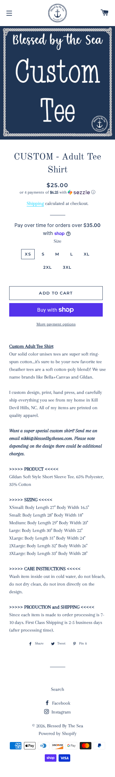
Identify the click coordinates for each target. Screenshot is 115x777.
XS (28, 254)
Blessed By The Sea (65, 726)
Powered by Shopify (58, 733)
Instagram (60, 712)
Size (57, 241)
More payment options (56, 324)
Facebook (60, 703)
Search (57, 689)
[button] (57, 192)
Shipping (35, 203)
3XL (67, 267)
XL (87, 254)
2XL (47, 267)
